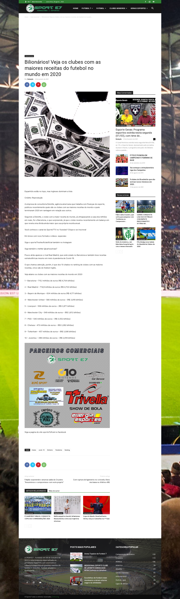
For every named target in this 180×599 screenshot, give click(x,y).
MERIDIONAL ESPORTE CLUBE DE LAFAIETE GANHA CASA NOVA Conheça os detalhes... (96, 568)
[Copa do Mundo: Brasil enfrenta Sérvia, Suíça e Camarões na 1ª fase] (96, 505)
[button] (152, 8)
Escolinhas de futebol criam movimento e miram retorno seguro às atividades (95, 580)
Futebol (100, 8)
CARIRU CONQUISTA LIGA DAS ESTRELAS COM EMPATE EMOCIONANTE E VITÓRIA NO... (144, 219)
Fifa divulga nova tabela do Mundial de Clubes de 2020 (146, 244)
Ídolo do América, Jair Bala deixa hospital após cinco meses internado (124, 244)
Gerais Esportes (138, 8)
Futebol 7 (86, 8)
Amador (140, 212)
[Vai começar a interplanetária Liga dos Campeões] (122, 170)
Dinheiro (50, 450)
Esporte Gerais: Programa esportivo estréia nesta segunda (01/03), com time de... (134, 132)
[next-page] (30, 526)
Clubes (34, 450)
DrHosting (55, 597)
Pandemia (58, 450)
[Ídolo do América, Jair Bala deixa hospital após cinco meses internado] (125, 233)
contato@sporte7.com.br (42, 575)
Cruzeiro (118, 212)
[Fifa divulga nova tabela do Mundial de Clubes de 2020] (146, 233)
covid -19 (41, 450)
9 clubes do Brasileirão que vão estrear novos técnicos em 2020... (142, 181)
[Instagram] (149, 1)
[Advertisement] (90, 37)
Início (26, 17)
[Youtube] (153, 1)
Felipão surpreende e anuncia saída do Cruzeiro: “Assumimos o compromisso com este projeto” (44, 481)
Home (75, 8)
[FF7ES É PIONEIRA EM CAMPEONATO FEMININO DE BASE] (122, 158)
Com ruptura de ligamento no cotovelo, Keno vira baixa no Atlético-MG (91, 481)
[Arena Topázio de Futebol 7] (76, 557)
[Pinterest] (38, 84)
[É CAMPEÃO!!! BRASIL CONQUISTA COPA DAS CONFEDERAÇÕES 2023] (38, 505)
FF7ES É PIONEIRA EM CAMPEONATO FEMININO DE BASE (141, 157)
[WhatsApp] (44, 84)
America (118, 239)
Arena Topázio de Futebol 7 (95, 554)
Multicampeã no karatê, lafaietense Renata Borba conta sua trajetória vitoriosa (67, 518)
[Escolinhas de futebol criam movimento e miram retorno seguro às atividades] (76, 581)
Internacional (34, 17)
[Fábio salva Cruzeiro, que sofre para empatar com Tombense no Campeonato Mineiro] (125, 206)
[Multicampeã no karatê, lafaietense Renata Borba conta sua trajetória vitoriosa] (67, 505)
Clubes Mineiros (117, 8)
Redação (30, 79)
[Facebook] (145, 1)
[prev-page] (26, 526)
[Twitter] (32, 84)
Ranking (67, 450)
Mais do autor (54, 491)
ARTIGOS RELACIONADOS (36, 491)
